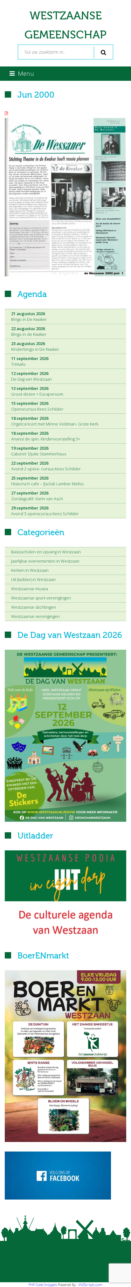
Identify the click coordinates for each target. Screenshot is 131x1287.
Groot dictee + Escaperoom (37, 391)
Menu (26, 73)
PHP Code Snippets (43, 1284)
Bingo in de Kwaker (28, 331)
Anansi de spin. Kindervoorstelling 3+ (45, 436)
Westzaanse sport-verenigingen (41, 598)
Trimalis (29, 361)
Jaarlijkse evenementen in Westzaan (45, 561)
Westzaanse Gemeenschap (65, 25)
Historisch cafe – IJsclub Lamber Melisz (47, 481)
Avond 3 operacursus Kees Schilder (45, 510)
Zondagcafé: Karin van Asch (37, 496)
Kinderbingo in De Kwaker (35, 346)
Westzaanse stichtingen (33, 607)
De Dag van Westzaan (31, 376)
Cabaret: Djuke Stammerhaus (38, 451)
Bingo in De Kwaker (29, 316)
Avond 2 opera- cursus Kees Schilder (46, 466)
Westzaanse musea (29, 589)
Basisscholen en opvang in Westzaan (46, 552)
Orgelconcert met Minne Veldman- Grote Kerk (54, 421)
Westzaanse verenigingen (35, 616)
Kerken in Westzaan (30, 570)
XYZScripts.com (90, 1284)
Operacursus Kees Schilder (37, 406)
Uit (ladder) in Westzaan (33, 579)
